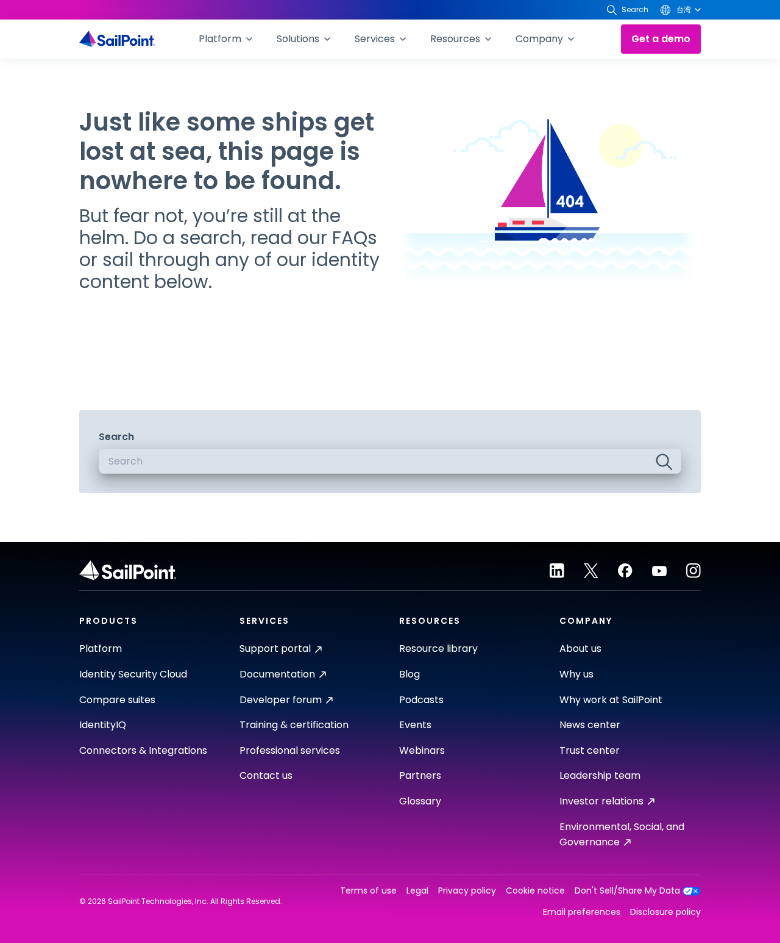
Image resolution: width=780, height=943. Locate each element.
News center (589, 725)
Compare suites (117, 700)
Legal (417, 891)
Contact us (265, 775)
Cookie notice (535, 891)
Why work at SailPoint (610, 700)
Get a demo (660, 39)
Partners (420, 775)
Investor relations (601, 801)
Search (116, 437)
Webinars (422, 750)
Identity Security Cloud (133, 674)
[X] (591, 570)
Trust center (589, 750)
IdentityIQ (102, 725)
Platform (100, 648)
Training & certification (294, 725)
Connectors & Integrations (143, 750)
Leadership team (599, 775)
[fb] (625, 570)
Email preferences (581, 912)
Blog (409, 674)
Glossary (420, 801)
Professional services (289, 750)
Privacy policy (467, 891)
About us (580, 648)
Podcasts (421, 700)
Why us (576, 674)
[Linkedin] (557, 570)
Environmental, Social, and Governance (621, 835)
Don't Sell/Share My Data (627, 891)
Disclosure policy (665, 912)
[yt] (659, 570)
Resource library (438, 648)
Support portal (275, 648)
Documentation (277, 674)
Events (415, 725)
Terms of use (368, 891)
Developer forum (280, 700)
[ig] (693, 570)
